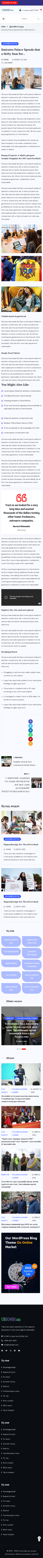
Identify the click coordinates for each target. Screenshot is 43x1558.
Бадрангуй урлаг (32, 941)
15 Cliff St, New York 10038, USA (15, 1336)
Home (3, 26)
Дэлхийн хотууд (16, 26)
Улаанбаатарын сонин (32, 964)
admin (8, 849)
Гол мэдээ (11, 951)
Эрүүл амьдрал (32, 988)
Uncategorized (11, 941)
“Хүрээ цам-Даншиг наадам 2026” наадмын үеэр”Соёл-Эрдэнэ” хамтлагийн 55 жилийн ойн (21, 1141)
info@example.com (11, 1345)
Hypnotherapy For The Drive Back (21, 844)
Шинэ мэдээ (11, 988)
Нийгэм (11, 963)
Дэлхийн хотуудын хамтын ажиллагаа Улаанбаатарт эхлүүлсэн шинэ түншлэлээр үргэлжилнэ (20, 1098)
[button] (17, 1049)
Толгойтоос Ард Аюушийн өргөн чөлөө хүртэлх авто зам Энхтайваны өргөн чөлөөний (19, 1184)
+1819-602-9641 (10, 1340)
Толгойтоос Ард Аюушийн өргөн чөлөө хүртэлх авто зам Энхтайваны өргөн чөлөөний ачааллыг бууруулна (21, 1030)
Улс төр (11, 975)
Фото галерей (32, 976)
